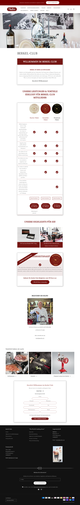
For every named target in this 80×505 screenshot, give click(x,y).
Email (48, 409)
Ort (48, 405)
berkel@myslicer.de (40, 338)
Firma (40, 396)
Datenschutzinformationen (39, 487)
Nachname (48, 401)
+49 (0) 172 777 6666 (40, 330)
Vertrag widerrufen (9, 438)
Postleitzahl (31, 405)
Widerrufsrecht (9, 436)
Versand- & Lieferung (33, 438)
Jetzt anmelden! (52, 2)
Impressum (31, 431)
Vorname (32, 401)
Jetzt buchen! (34, 198)
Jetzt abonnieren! (40, 483)
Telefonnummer (31, 409)
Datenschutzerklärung (33, 434)
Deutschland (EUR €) (10, 500)
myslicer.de (67, 502)
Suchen (7, 431)
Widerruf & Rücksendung (34, 440)
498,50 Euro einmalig (40, 282)
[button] (68, 9)
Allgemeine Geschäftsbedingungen (12, 434)
